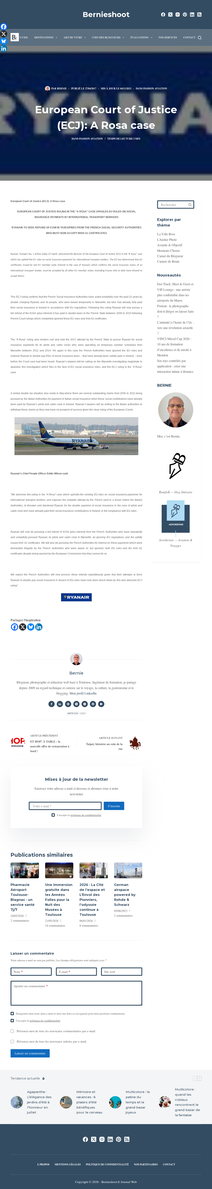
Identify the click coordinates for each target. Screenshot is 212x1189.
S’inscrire (114, 806)
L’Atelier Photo (167, 239)
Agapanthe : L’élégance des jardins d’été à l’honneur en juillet (39, 1102)
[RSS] (199, 14)
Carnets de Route (168, 261)
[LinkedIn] (192, 14)
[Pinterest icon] (93, 704)
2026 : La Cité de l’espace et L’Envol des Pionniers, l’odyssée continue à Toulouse (92, 900)
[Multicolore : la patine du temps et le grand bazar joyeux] (115, 1102)
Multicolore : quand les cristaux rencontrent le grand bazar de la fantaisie (187, 1102)
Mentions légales (68, 1164)
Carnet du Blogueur (170, 256)
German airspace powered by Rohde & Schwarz (125, 895)
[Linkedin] (38, 627)
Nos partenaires (146, 1164)
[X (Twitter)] (170, 14)
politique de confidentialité (86, 815)
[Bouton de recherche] (190, 204)
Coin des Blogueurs (106, 37)
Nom (18, 971)
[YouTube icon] (101, 704)
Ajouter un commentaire (31, 986)
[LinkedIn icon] (60, 704)
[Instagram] (178, 14)
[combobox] (172, 204)
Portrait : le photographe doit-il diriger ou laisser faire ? (175, 311)
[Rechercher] (199, 37)
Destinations (43, 37)
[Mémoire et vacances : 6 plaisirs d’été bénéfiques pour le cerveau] (66, 1102)
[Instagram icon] (85, 704)
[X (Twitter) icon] (76, 704)
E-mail (64, 971)
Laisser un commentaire (30, 1053)
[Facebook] (163, 14)
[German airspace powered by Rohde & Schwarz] (128, 870)
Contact (189, 37)
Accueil (22, 37)
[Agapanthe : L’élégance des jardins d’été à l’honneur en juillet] (17, 1102)
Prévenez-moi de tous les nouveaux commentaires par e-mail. (56, 1031)
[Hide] (1, 56)
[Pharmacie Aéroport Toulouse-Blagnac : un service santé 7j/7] (25, 870)
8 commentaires (89, 925)
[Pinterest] (185, 14)
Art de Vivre (73, 37)
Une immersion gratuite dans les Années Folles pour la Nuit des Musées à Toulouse (58, 900)
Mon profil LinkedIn (83, 693)
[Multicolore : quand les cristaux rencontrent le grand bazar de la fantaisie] (164, 1102)
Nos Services (168, 37)
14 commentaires (55, 925)
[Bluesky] (30, 627)
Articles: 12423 (76, 713)
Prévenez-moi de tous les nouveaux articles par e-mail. (52, 1041)
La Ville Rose (166, 234)
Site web (109, 972)
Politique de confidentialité (107, 1164)
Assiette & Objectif (169, 245)
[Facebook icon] (51, 704)
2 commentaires (20, 920)
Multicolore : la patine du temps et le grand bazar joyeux (138, 1102)
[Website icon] (68, 704)
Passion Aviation (155, 88)
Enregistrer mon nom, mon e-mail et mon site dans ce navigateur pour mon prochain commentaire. (70, 1013)
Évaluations (139, 37)
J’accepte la (79, 815)
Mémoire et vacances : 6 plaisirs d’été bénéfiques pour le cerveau (89, 1102)
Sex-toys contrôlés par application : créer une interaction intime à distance (175, 366)
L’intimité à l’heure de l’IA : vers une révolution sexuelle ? (175, 327)
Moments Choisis (168, 250)
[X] (22, 627)
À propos (43, 1164)
